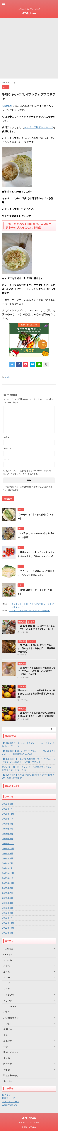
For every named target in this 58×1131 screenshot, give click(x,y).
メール (7, 448)
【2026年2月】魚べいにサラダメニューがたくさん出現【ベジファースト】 (28, 744)
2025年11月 (8, 818)
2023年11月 (8, 878)
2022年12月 (8, 922)
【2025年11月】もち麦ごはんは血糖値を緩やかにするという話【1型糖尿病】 (28, 776)
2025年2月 (7, 838)
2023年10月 (8, 883)
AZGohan (29, 13)
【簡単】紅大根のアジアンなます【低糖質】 (29, 610)
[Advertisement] (29, 48)
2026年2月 (7, 803)
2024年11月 (8, 843)
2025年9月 (7, 823)
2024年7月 (7, 863)
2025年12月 (8, 813)
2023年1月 (7, 918)
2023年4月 (7, 903)
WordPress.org (9, 1105)
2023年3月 (7, 908)
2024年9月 (7, 853)
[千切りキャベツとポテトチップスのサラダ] (32, 364)
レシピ (7, 377)
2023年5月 (7, 898)
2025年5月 (7, 833)
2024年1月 (7, 868)
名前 (6, 437)
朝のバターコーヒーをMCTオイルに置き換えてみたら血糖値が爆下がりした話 (36, 693)
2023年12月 (8, 873)
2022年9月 (7, 932)
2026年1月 (7, 808)
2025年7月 (7, 828)
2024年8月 (7, 858)
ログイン (6, 1094)
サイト (6, 459)
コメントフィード (10, 1101)
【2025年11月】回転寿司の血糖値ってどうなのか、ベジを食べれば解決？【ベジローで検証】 (36, 670)
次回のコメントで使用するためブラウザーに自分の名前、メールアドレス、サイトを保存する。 (27, 472)
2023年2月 (7, 913)
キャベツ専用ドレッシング (38, 127)
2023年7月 (7, 893)
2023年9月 (7, 888)
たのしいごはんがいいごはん (29, 1122)
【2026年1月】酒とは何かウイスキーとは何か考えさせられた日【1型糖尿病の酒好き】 (36, 648)
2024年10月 (8, 848)
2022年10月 (8, 927)
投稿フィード (8, 1098)
